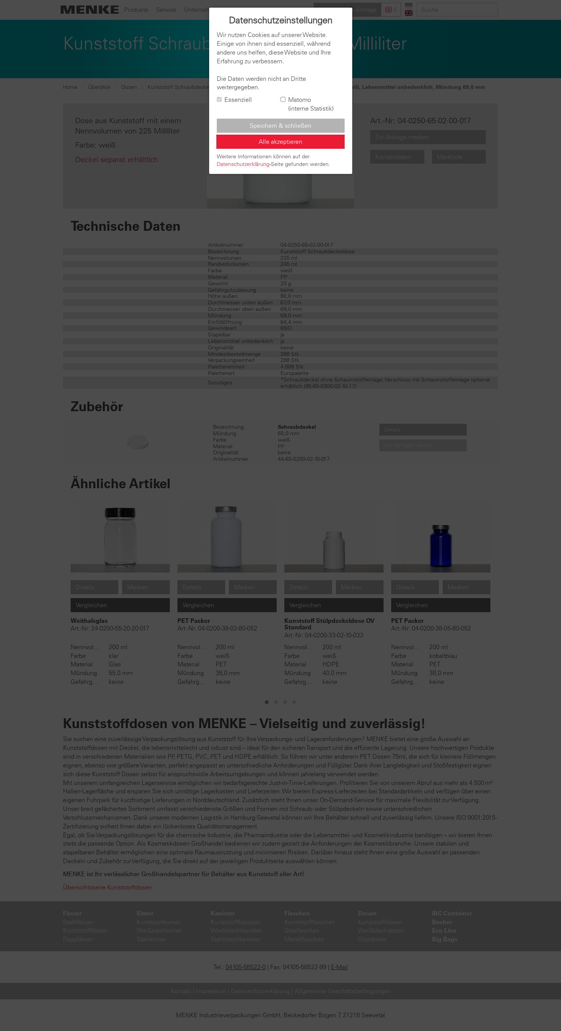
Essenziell (238, 99)
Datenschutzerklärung (243, 164)
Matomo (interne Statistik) (311, 104)
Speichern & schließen (280, 125)
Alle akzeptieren (280, 141)
